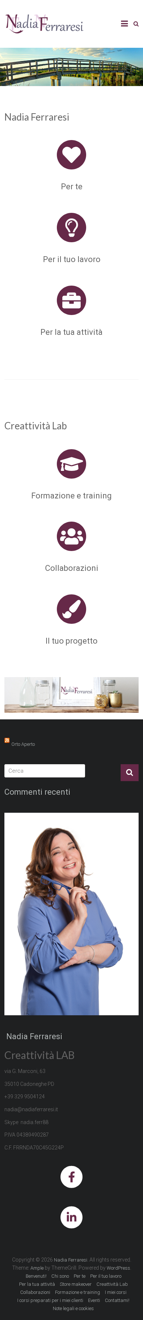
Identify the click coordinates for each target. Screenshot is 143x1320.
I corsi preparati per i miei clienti (50, 1300)
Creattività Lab (112, 1284)
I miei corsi (115, 1292)
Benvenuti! (36, 1276)
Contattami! (117, 1300)
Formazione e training (71, 495)
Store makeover (76, 1284)
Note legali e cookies (73, 1308)
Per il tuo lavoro (71, 259)
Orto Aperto (23, 744)
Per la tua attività (71, 332)
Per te (71, 186)
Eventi (94, 1300)
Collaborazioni (71, 568)
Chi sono (60, 1276)
